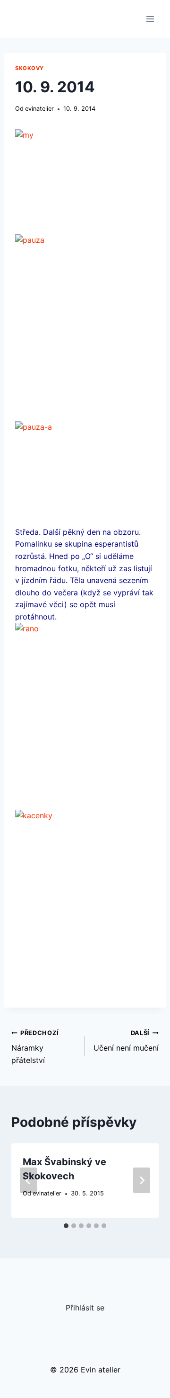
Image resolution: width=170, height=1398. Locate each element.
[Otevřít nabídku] (150, 18)
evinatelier (39, 108)
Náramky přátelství (35, 1047)
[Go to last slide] (28, 1180)
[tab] (66, 1225)
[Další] (141, 1180)
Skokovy (29, 68)
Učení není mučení (126, 1041)
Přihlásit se (85, 1307)
